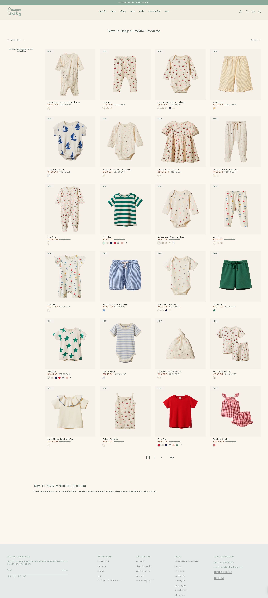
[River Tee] (125, 209)
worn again (180, 586)
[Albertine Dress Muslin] (180, 141)
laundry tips (180, 581)
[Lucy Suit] (70, 209)
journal (178, 566)
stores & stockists (223, 572)
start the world (143, 566)
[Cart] (259, 11)
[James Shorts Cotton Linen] (125, 276)
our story (140, 562)
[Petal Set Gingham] (235, 411)
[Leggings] (125, 74)
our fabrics (180, 576)
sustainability (181, 590)
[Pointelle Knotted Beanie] (180, 343)
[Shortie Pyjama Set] (235, 343)
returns (100, 571)
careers (140, 576)
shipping (101, 566)
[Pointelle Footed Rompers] (235, 141)
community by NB (145, 581)
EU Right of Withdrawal (109, 581)
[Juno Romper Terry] (70, 141)
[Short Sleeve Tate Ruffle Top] (70, 411)
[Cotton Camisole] (125, 411)
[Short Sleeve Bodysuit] (180, 276)
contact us (219, 578)
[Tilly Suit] (70, 276)
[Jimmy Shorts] (235, 276)
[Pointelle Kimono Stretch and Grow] (70, 74)
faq (99, 576)
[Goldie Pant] (235, 74)
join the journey (144, 571)
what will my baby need (187, 562)
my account (103, 562)
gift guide (180, 595)
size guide (180, 571)
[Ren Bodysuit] (125, 343)
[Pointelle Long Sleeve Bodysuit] (125, 141)
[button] (102, 11)
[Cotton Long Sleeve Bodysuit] (180, 74)
